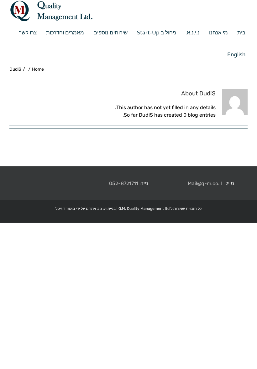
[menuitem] (239, 33)
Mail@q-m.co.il (205, 183)
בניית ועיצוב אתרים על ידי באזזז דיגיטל (85, 208)
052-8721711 (123, 183)
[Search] (215, 55)
